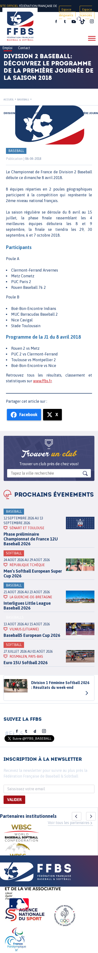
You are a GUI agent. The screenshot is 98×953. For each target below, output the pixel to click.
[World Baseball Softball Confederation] (21, 834)
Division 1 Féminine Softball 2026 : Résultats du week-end (60, 685)
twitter (64, 21)
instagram (91, 21)
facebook (56, 21)
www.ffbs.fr (42, 381)
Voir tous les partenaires (68, 822)
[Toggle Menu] (92, 38)
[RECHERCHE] (79, 19)
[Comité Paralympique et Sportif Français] (15, 940)
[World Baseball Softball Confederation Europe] (18, 854)
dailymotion (35, 731)
